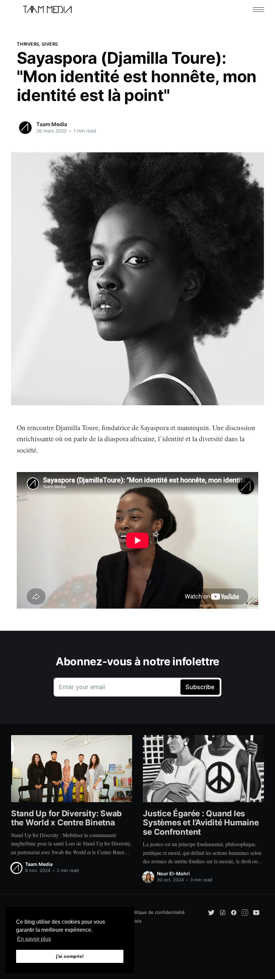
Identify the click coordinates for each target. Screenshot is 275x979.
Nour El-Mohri (173, 873)
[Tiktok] (222, 912)
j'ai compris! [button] (70, 956)
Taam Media (51, 124)
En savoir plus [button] (34, 939)
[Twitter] (212, 912)
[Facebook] (233, 912)
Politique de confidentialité (157, 912)
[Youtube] (256, 912)
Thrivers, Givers (37, 44)
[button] (258, 9)
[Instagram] (245, 912)
